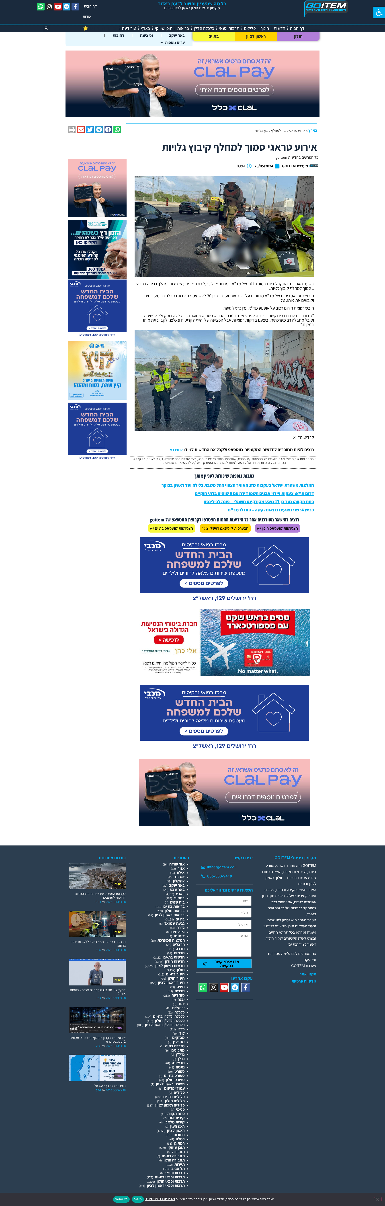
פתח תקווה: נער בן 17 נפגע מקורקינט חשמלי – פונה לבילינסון (259, 502)
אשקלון (179, 881)
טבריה (180, 990)
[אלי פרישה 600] (97, 277)
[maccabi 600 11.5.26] (97, 336)
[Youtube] (58, 6)
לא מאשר (121, 1199)
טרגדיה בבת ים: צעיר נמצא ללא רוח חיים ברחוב (99, 944)
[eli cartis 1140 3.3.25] (192, 115)
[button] (379, 12)
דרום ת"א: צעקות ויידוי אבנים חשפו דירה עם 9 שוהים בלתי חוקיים (254, 493)
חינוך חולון (176, 978)
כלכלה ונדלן (204, 28)
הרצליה (179, 944)
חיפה (181, 986)
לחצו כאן (175, 449)
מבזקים (178, 1037)
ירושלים (178, 1007)
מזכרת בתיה (175, 1045)
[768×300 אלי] (224, 674)
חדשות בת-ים (174, 957)
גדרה (180, 927)
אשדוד (179, 876)
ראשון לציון (256, 36)
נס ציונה (146, 35)
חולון (298, 36)
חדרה (180, 948)
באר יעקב (177, 35)
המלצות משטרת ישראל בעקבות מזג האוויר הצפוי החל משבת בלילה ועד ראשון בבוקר (238, 485)
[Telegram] (66, 6)
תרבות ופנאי (229, 28)
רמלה (180, 1138)
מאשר (138, 1199)
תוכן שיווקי (163, 28)
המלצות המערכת (171, 940)
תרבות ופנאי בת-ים (170, 1177)
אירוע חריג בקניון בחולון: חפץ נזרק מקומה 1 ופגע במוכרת (98, 1040)
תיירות (179, 1164)
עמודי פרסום (174, 1088)
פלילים (250, 28)
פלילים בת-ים (174, 1096)
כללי (181, 1029)
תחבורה (178, 1151)
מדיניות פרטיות (304, 981)
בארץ (145, 28)
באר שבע (177, 889)
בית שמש (177, 902)
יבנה (181, 999)
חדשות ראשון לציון (170, 965)
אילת (181, 872)
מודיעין (179, 1041)
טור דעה (129, 28)
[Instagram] (49, 6)
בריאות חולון (175, 910)
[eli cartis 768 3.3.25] (224, 824)
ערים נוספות (175, 42)
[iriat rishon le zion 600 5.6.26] (97, 398)
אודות (87, 16)
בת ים (214, 36)
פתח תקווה (176, 1113)
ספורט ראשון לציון (170, 1083)
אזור (181, 868)
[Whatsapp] (41, 6)
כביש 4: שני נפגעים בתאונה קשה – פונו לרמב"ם (271, 510)
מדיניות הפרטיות (160, 1198)
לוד (182, 1033)
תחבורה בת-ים (173, 1155)
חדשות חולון (175, 961)
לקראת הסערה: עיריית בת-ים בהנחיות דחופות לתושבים (100, 896)
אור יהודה (177, 864)
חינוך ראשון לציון (171, 982)
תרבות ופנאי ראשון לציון (166, 1185)
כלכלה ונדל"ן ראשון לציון (165, 1024)
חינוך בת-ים (175, 974)
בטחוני (179, 897)
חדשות (279, 28)
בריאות (183, 28)
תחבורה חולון (174, 1160)
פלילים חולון (175, 1100)
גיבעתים (178, 931)
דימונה (179, 935)
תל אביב (178, 1168)
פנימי (180, 1109)
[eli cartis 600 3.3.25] (97, 215)
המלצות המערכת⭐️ (100, 28)
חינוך (264, 28)
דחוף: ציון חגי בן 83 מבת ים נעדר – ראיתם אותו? (98, 992)
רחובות (118, 35)
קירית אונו (176, 1117)
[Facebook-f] (75, 6)
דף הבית (90, 6)
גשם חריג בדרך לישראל (110, 1086)
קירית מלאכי (174, 1122)
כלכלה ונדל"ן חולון (170, 1020)
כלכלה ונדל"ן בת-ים (169, 1016)
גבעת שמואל (174, 923)
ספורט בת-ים (174, 1075)
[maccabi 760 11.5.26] (224, 602)
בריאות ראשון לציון (170, 914)
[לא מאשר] (378, 1199)
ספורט (179, 1071)
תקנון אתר (308, 974)
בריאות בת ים (174, 906)
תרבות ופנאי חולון (171, 1181)
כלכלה (179, 1012)
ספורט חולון (175, 1079)
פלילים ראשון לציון (170, 1105)
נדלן (181, 1058)
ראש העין (177, 1126)
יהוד (181, 1003)
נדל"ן (180, 1054)
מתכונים (178, 1050)
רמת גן (179, 1143)
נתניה (180, 1067)
